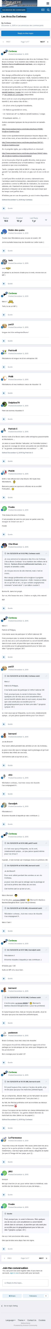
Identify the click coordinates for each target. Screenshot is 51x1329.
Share (12, 1296)
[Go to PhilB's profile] (4, 378)
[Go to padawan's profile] (4, 1034)
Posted (18, 54)
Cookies (42, 1320)
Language (10, 1320)
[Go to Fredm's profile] (4, 508)
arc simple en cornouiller (14, 95)
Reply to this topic (25, 33)
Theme (21, 1320)
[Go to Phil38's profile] (4, 472)
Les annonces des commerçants (30, 25)
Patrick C (12, 429)
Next (42, 42)
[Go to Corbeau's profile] (4, 52)
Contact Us (31, 1320)
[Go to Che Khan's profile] (4, 545)
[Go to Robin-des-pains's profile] (4, 231)
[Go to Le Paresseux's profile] (4, 1139)
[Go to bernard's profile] (4, 735)
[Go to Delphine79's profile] (4, 404)
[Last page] (48, 42)
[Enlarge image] (8, 268)
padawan (13, 1032)
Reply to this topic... (14, 1283)
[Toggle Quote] (5, 553)
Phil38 (11, 471)
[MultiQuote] (3, 208)
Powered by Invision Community (25, 1325)
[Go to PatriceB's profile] (4, 352)
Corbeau (7, 23)
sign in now (14, 1273)
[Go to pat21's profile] (4, 325)
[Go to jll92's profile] (4, 1173)
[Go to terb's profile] (4, 261)
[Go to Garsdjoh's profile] (4, 805)
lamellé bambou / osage (11, 92)
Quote (10, 208)
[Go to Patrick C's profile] (4, 430)
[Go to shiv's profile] (4, 776)
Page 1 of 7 (25, 42)
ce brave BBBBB (19, 900)
